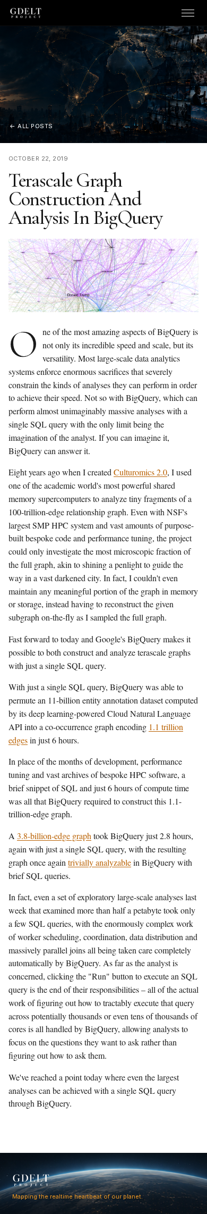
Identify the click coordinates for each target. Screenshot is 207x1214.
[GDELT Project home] (26, 13)
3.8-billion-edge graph (54, 835)
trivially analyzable (99, 862)
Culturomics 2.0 (140, 472)
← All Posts (31, 126)
